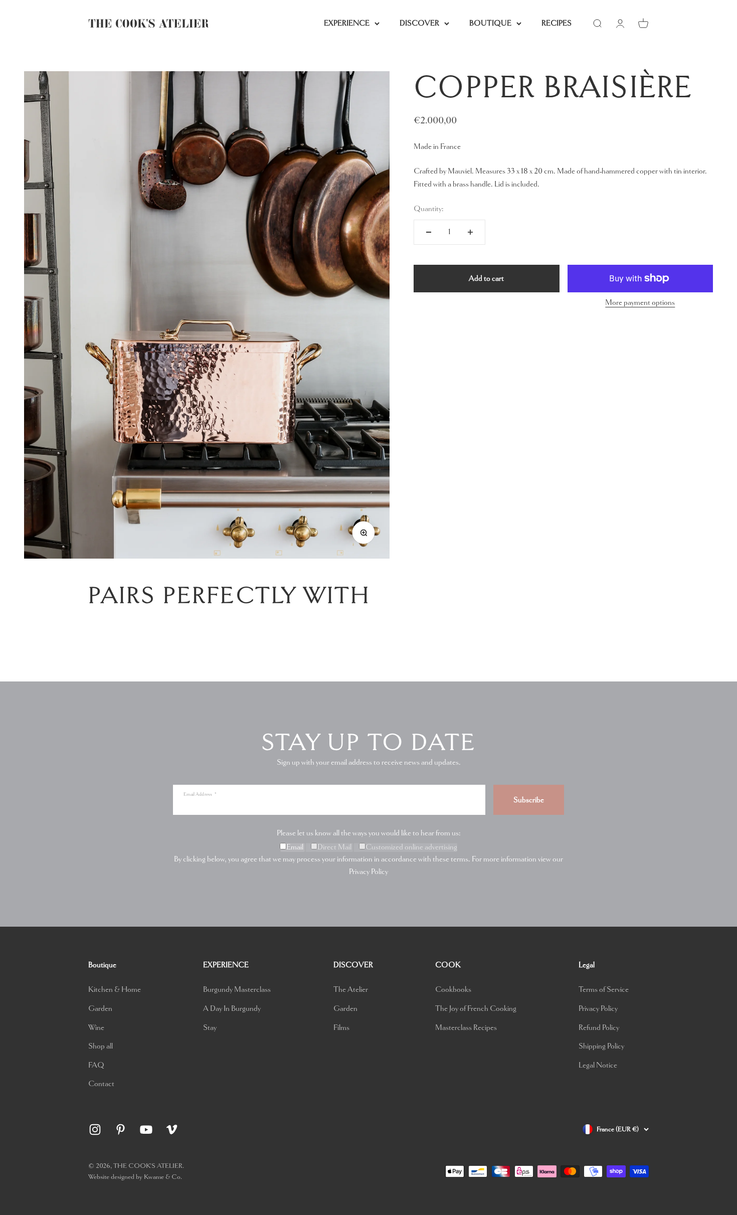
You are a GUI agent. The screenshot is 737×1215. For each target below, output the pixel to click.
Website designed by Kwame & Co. (135, 1176)
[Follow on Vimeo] (171, 1129)
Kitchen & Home (114, 989)
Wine (96, 1027)
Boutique (490, 23)
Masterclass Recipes (466, 1027)
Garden (100, 1008)
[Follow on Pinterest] (120, 1129)
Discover (419, 23)
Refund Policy (599, 1027)
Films (341, 1027)
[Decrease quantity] (428, 232)
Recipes (556, 23)
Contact (101, 1084)
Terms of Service (604, 989)
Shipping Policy (601, 1046)
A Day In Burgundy (232, 1008)
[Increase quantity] (470, 232)
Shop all (100, 1046)
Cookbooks (453, 989)
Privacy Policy (368, 872)
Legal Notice (598, 1065)
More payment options (640, 302)
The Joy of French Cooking (475, 1008)
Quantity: (429, 209)
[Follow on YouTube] (146, 1129)
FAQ (96, 1065)
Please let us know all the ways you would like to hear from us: (369, 833)
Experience (347, 23)
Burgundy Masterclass (237, 989)
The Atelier (350, 989)
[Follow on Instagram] (95, 1129)
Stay (210, 1027)
